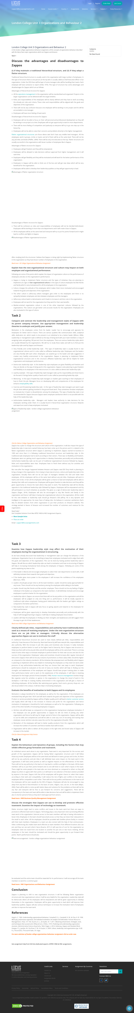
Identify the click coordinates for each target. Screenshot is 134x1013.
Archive (46, 981)
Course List (47, 976)
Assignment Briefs (49, 978)
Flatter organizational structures (23, 135)
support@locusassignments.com (27, 523)
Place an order (18, 519)
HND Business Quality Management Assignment (38, 798)
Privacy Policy (16, 988)
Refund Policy (35, 988)
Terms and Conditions (61, 988)
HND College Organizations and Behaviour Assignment (36, 624)
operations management (26, 94)
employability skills (26, 384)
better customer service (75, 699)
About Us (47, 973)
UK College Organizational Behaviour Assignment (34, 263)
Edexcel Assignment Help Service (27, 734)
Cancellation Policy (47, 988)
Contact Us (47, 970)
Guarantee (25, 988)
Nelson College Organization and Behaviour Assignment (34, 443)
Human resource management (62, 676)
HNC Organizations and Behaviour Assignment (38, 884)
